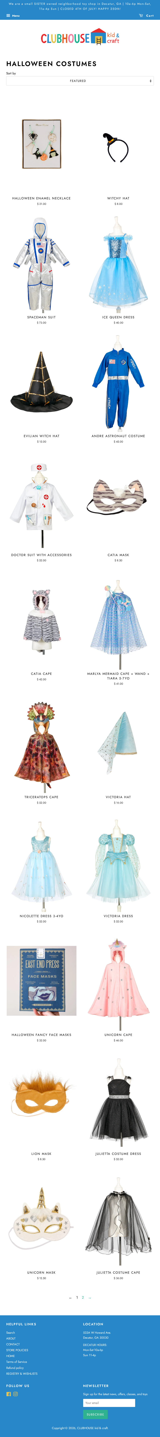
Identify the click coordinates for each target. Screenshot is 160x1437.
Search (10, 1333)
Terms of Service (16, 1362)
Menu (15, 15)
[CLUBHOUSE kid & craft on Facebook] (8, 1395)
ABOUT (11, 1338)
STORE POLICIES (17, 1350)
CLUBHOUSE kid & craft (92, 1428)
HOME (10, 1356)
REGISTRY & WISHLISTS (22, 1374)
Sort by (11, 73)
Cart (149, 15)
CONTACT (13, 1344)
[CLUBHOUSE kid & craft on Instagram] (15, 1395)
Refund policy (15, 1368)
